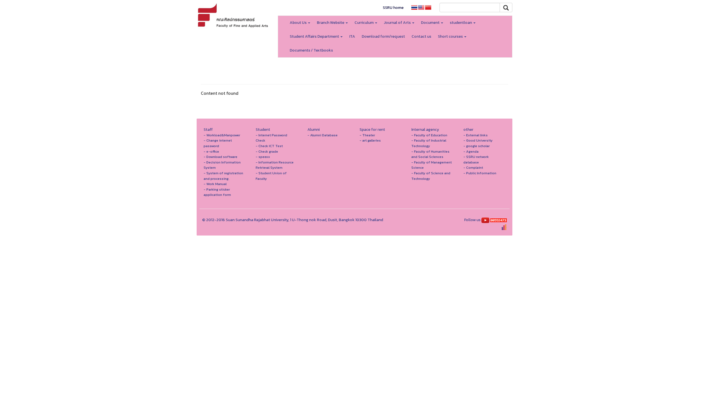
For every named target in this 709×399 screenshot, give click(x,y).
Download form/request (383, 36)
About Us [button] (298, 22)
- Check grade (267, 151)
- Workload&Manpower (222, 135)
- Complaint (473, 167)
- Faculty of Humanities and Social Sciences (430, 154)
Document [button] (430, 22)
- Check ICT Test (269, 146)
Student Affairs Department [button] (315, 36)
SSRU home (393, 8)
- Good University (478, 140)
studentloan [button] (461, 22)
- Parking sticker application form (217, 192)
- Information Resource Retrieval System (275, 165)
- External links (475, 135)
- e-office (211, 151)
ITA (352, 36)
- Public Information (479, 173)
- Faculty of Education (429, 135)
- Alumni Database (322, 135)
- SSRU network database (476, 159)
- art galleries (370, 140)
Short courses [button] (451, 36)
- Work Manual (215, 183)
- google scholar (476, 146)
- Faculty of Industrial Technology (428, 143)
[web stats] (498, 220)
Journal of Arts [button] (398, 22)
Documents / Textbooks (311, 50)
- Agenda (471, 151)
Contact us (421, 36)
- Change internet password (218, 143)
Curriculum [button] (364, 22)
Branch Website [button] (331, 22)
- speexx (263, 156)
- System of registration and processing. (223, 175)
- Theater (367, 135)
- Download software (220, 156)
